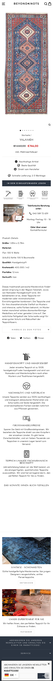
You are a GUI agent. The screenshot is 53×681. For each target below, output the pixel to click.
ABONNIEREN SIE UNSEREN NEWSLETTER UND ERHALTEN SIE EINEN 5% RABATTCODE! (26, 642)
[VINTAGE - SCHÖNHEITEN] (26, 550)
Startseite (26, 135)
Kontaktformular (38, 230)
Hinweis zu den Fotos (26, 330)
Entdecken (26, 583)
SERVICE (26, 653)
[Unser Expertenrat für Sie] (26, 602)
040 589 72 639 (40, 213)
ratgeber (26, 632)
